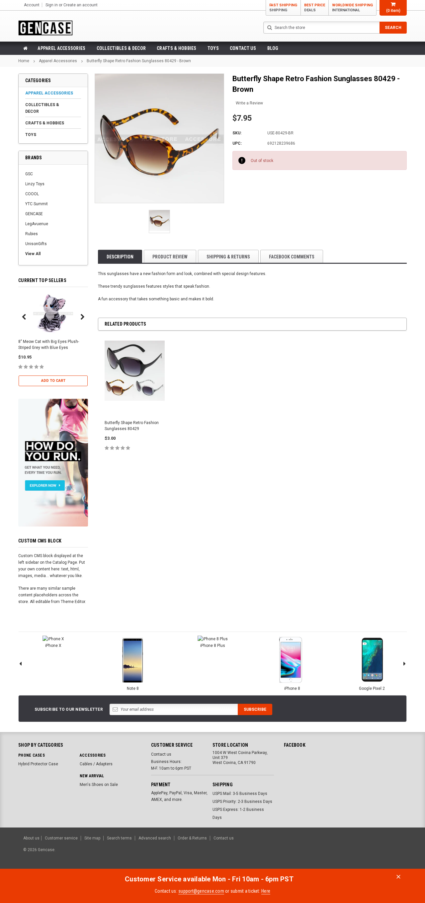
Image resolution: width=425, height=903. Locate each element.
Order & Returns (192, 838)
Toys (213, 48)
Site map (92, 838)
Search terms (119, 838)
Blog (273, 48)
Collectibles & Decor (121, 48)
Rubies (31, 233)
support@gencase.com (201, 891)
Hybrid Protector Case (38, 764)
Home (23, 61)
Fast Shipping (283, 7)
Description (120, 256)
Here (265, 891)
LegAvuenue (36, 224)
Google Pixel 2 (372, 688)
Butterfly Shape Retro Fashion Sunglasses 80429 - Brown (139, 61)
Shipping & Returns (228, 256)
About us (31, 838)
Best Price (314, 7)
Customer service (61, 838)
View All (33, 253)
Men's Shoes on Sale (99, 784)
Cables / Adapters (96, 764)
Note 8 (133, 688)
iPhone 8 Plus (212, 645)
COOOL (32, 194)
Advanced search (154, 838)
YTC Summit (36, 204)
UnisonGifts (36, 243)
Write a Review (249, 103)
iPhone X (53, 645)
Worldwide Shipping (352, 7)
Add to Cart (53, 380)
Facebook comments (291, 256)
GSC (29, 174)
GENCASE (34, 214)
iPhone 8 (292, 688)
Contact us (243, 48)
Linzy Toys (34, 184)
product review (170, 256)
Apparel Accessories (61, 48)
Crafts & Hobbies (176, 48)
